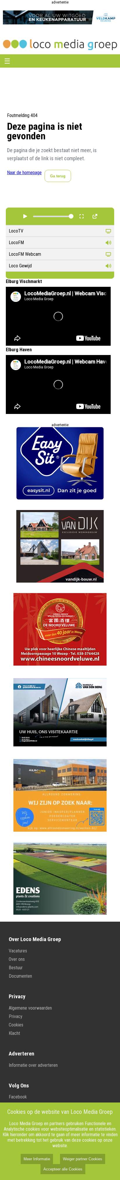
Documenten (20, 976)
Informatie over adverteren (33, 1065)
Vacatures (18, 951)
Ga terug (58, 176)
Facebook (18, 1097)
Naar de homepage (24, 172)
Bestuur (16, 967)
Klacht (14, 1033)
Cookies (16, 1025)
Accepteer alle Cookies (62, 1169)
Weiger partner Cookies (82, 1159)
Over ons (17, 959)
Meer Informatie (37, 1159)
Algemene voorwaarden (30, 1008)
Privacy (15, 1016)
